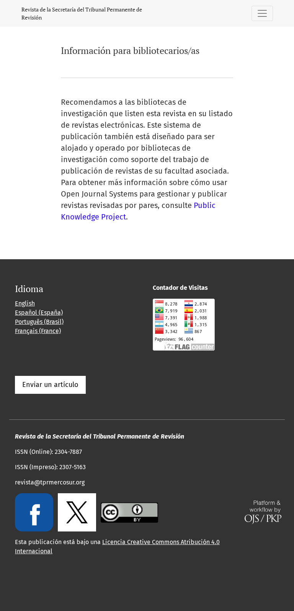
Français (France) (38, 331)
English (25, 303)
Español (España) (39, 312)
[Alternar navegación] (262, 13)
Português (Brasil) (39, 321)
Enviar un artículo (50, 384)
